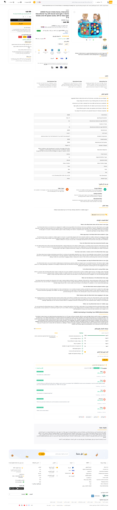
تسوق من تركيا (59, 502)
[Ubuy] (110, 2)
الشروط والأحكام (67, 505)
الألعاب (101, 5)
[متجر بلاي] (13, 488)
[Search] (34, 2)
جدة (40, 469)
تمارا (90, 484)
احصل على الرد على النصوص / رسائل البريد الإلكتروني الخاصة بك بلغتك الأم (16, 471)
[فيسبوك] (29, 505)
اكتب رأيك (105, 360)
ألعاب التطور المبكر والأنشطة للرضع (82, 5)
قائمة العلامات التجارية (87, 469)
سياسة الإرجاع (88, 473)
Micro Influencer (104, 484)
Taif (40, 480)
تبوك (40, 482)
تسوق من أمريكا (105, 502)
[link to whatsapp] (93, 40)
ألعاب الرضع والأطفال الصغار (94, 5)
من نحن (53, 505)
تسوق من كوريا (74, 502)
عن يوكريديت (88, 477)
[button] (27, 2)
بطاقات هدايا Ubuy (87, 480)
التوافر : (67, 38)
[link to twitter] (86, 40)
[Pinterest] (19, 505)
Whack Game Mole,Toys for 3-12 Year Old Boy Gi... (52, 5)
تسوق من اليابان (90, 502)
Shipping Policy (104, 482)
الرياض (40, 467)
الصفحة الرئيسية (105, 5)
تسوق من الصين (67, 502)
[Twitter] (21, 505)
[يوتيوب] (24, 505)
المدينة (39, 473)
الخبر (40, 477)
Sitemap (106, 475)
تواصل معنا (49, 505)
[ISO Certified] (96, 496)
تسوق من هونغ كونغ (81, 502)
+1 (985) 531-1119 (19, 482)
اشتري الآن (45, 64)
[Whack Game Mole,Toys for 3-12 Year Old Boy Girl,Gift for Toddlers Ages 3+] (90, 26)
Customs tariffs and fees (102, 480)
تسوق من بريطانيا (98, 502)
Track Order (105, 477)
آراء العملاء (89, 471)
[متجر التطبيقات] (20, 488)
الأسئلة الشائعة (88, 475)
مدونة (90, 482)
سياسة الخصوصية (60, 505)
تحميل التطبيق (88, 467)
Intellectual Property (103, 473)
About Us (106, 467)
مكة (40, 471)
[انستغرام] (26, 505)
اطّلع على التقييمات (39, 368)
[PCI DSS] (105, 496)
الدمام (40, 475)
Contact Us (105, 469)
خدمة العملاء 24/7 (17, 467)
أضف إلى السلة (21, 20)
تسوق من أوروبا (52, 502)
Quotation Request (103, 471)
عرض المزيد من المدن (37, 484)
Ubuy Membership (104, 486)
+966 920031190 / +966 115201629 (17, 476)
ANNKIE (67, 10)
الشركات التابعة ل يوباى (86, 486)
